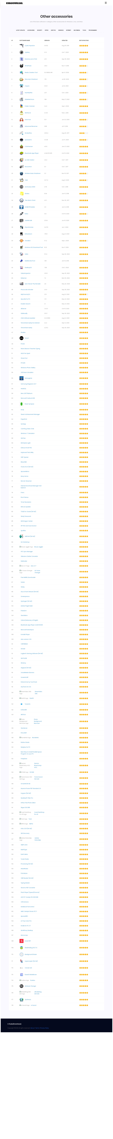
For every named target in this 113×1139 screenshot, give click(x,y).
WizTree (27, 492)
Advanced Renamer (31, 126)
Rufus (26, 214)
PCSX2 (27, 368)
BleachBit (24, 525)
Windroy (23, 763)
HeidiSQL (27, 429)
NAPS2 (31, 924)
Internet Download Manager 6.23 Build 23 (31, 556)
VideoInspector (29, 274)
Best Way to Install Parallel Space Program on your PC (31, 853)
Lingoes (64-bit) (26, 894)
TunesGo (27, 804)
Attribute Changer (30, 1090)
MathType (24, 950)
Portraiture (35, 974)
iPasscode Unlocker (31, 294)
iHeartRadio (24, 969)
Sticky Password (26, 593)
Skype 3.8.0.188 (25, 908)
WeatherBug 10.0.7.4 (31, 1052)
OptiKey (27, 52)
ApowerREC (24, 1021)
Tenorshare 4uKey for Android (34, 341)
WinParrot (28, 113)
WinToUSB (24, 759)
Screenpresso (25, 687)
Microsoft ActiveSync (31, 725)
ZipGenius (28, 1104)
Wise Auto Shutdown (31, 79)
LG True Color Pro (26, 1025)
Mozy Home (28, 542)
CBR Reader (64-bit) (27, 979)
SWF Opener (28, 519)
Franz (22, 561)
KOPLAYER (24, 810)
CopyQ (27, 86)
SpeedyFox (28, 140)
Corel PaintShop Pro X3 (39, 914)
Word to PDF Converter (28, 988)
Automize (28, 119)
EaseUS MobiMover (31, 1079)
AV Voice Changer (37, 654)
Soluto (27, 666)
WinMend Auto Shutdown (33, 173)
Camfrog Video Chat (31, 479)
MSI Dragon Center (27, 598)
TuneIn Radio (25, 959)
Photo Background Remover (38, 822)
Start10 (32, 799)
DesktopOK (28, 267)
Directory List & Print (31, 59)
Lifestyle (53, 30)
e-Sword (33, 1110)
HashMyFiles (28, 93)
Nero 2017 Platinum (30, 436)
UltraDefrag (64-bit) (37, 1097)
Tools (84, 30)
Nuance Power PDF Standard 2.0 (31, 889)
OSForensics (25, 1006)
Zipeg (26, 672)
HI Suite (27, 395)
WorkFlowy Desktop (27, 1035)
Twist (30, 919)
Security (39, 30)
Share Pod (28, 388)
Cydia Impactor (30, 45)
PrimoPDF (24, 833)
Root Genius (28, 567)
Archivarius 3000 (30, 187)
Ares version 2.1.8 (26, 736)
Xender (27, 748)
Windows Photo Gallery (32, 402)
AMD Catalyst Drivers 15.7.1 (29, 1016)
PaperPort (24, 468)
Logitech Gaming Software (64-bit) (32, 754)
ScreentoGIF (24, 778)
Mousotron (28, 167)
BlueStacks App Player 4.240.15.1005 (32, 719)
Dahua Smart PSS (30, 506)
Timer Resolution (30, 574)
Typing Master (38, 983)
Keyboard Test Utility (31, 512)
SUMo (26, 254)
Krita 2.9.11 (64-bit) (26, 929)
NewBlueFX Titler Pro (27, 898)
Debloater (24, 644)
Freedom (34, 705)
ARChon (23, 815)
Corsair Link (28, 1072)
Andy (26, 456)
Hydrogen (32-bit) (30, 693)
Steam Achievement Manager (34, 462)
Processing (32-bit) (27, 964)
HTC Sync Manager (31, 631)
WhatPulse (28, 66)
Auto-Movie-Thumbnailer (33, 288)
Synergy (23, 473)
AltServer (27, 321)
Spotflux (23, 609)
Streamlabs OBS (38, 793)
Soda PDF (28, 1045)
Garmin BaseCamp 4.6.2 (37, 866)
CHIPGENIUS (28, 741)
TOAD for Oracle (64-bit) (32, 587)
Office (46, 30)
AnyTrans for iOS (26, 787)
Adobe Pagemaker (31, 699)
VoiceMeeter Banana (27, 773)
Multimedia (77, 30)
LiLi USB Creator (29, 160)
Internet (68, 30)
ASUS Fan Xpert (29, 382)
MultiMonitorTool (30, 261)
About (32, 1132)
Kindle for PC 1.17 (26, 1030)
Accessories (31, 30)
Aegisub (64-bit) (26, 768)
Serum (27, 362)
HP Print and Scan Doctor (32, 603)
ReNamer (28, 281)
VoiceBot (27, 241)
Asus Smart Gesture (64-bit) (39, 680)
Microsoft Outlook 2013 (32, 442)
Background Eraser (31, 1059)
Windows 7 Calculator (31, 485)
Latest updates (20, 30)
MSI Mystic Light (29, 499)
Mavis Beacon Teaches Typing (34, 375)
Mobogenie (28, 415)
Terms (37, 1132)
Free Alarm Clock (30, 200)
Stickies (27, 193)
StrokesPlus (28, 133)
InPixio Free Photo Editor (28, 903)
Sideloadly (28, 328)
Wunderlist (35, 838)
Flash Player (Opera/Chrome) (39, 995)
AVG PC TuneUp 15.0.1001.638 (29, 1002)
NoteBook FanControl (27, 1011)
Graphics (61, 30)
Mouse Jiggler (38, 625)
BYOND (32, 873)
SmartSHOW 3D (25, 884)
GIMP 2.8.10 (24, 945)
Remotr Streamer (30, 549)
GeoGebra (24, 710)
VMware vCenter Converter (33, 638)
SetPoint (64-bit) (30, 615)
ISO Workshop (25, 621)
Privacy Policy (44, 1132)
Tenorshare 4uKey (30, 348)
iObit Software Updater (32, 335)
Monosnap (24, 1040)
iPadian (27, 355)
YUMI (26, 180)
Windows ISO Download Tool (34, 247)
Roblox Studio (25, 843)
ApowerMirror (29, 535)
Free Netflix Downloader (28, 660)
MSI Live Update (30, 581)
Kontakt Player (25, 731)
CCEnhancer (29, 146)
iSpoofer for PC (29, 308)
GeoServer (24, 829)
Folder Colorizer (30, 106)
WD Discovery (25, 934)
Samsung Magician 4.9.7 (32, 422)
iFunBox (32, 1085)
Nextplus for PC (25, 848)
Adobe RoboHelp (38, 939)
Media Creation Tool (31, 72)
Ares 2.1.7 (33, 648)
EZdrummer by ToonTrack (29, 782)
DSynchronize (29, 227)
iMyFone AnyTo (29, 301)
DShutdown (28, 234)
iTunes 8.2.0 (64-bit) (27, 530)
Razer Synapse (29, 449)
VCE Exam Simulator (31, 409)
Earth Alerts (24, 955)
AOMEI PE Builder (30, 207)
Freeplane (24, 859)
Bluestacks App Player (32, 153)
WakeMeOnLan (29, 99)
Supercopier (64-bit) (31, 1066)
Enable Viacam (29, 315)
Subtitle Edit (28, 220)
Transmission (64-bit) (38, 878)
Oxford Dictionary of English (29, 715)
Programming (93, 30)
